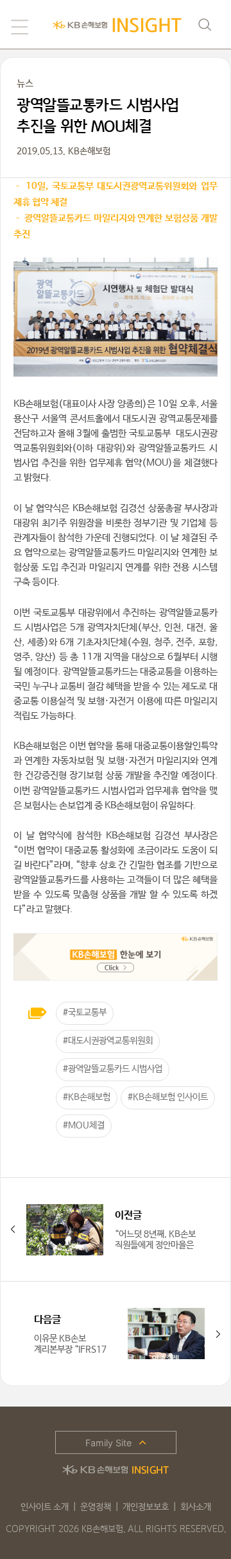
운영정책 (95, 1507)
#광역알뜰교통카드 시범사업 (112, 1069)
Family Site (108, 1442)
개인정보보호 (146, 1507)
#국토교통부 (85, 1013)
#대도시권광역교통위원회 (108, 1041)
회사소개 (195, 1507)
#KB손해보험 (86, 1097)
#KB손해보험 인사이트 (168, 1097)
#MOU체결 (84, 1125)
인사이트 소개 (45, 1507)
